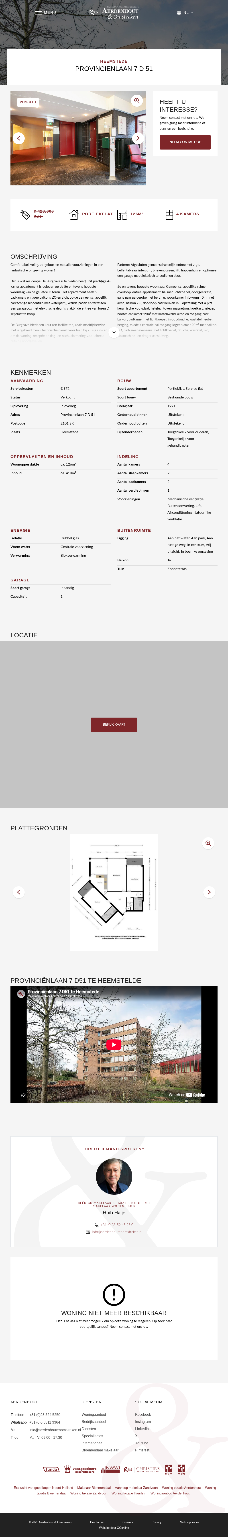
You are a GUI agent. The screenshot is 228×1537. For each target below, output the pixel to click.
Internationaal (92, 1443)
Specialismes (92, 1436)
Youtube (141, 1443)
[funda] (52, 1469)
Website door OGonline (114, 1527)
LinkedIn (142, 1429)
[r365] (142, 1469)
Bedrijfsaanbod (94, 1422)
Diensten (89, 1429)
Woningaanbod (94, 1414)
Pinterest (142, 1450)
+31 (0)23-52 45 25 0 (117, 1225)
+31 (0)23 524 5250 (44, 1415)
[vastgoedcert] (80, 1469)
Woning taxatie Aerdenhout (181, 1488)
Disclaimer (97, 1522)
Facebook (143, 1414)
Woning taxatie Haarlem (129, 1493)
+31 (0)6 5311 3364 (44, 1422)
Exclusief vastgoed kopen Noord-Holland (43, 1488)
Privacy (156, 1522)
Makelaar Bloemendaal (94, 1488)
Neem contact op (185, 142)
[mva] (181, 1469)
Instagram (143, 1422)
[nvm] (169, 1469)
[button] (19, 138)
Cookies (127, 1522)
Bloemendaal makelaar (100, 1450)
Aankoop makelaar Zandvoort (136, 1488)
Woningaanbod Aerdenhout (170, 1493)
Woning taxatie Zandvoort (88, 1493)
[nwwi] (111, 1469)
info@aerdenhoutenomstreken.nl (117, 1232)
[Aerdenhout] (114, 12)
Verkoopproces (189, 1522)
